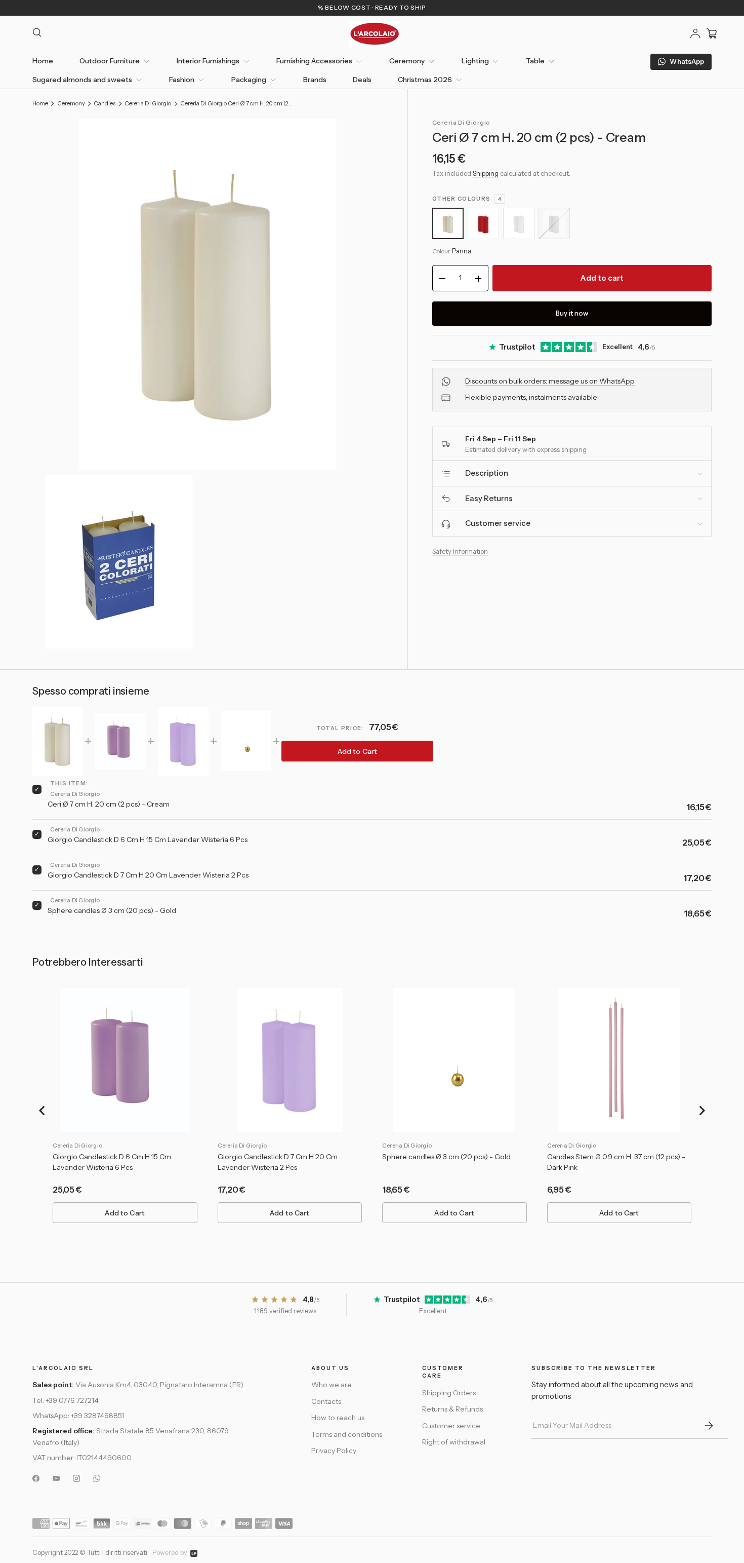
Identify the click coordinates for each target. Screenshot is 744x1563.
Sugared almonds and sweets (82, 79)
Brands (314, 79)
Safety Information (460, 551)
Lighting (475, 60)
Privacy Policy (333, 1450)
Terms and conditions (346, 1434)
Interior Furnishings (208, 60)
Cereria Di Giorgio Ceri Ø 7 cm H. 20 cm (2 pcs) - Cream (237, 103)
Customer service (451, 1425)
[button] (712, 33)
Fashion (181, 79)
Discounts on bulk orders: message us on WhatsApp (550, 381)
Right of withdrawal (453, 1441)
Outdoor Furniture (109, 60)
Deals (362, 79)
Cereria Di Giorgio (148, 103)
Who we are (331, 1384)
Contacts (326, 1401)
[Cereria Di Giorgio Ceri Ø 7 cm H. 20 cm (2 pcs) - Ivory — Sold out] (554, 223)
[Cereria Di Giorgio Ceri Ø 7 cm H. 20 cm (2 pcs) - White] (518, 223)
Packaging (248, 79)
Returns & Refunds (452, 1409)
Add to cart (602, 278)
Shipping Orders (449, 1392)
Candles (104, 103)
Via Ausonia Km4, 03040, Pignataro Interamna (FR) (159, 1384)
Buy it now (572, 314)
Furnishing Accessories (314, 60)
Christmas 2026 (425, 79)
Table (535, 60)
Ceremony (407, 60)
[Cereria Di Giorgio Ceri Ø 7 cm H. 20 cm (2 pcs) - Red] (483, 223)
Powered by (169, 1552)
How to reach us (337, 1417)
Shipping (486, 174)
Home (42, 60)
